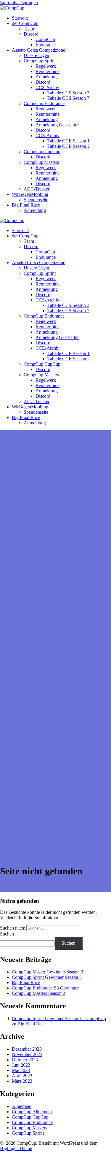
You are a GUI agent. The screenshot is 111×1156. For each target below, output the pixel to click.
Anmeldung (47, 76)
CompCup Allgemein (32, 1111)
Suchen (7, 933)
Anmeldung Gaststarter (57, 124)
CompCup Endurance (44, 103)
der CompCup (25, 23)
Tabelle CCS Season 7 (68, 98)
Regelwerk (46, 66)
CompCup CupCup (42, 151)
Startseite (20, 17)
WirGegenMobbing (30, 194)
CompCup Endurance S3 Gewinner (45, 987)
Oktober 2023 (25, 1059)
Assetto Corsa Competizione (38, 50)
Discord (31, 34)
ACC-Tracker (36, 188)
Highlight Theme (16, 1148)
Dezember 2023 (27, 1049)
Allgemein (21, 1106)
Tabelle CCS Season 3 (68, 92)
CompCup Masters (41, 162)
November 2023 (27, 1054)
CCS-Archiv (47, 87)
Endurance (46, 44)
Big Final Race (26, 204)
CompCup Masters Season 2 (38, 993)
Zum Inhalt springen (19, 2)
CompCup (45, 39)
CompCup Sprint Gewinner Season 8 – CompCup (59, 1018)
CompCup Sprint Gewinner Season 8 (47, 977)
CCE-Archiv (47, 135)
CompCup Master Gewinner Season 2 (47, 971)
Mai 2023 (21, 1070)
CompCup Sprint (40, 60)
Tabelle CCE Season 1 (68, 140)
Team (29, 28)
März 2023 (22, 1081)
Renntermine (47, 71)
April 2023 (22, 1075)
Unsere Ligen (36, 55)
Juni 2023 (21, 1065)
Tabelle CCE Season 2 (68, 146)
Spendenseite (36, 199)
